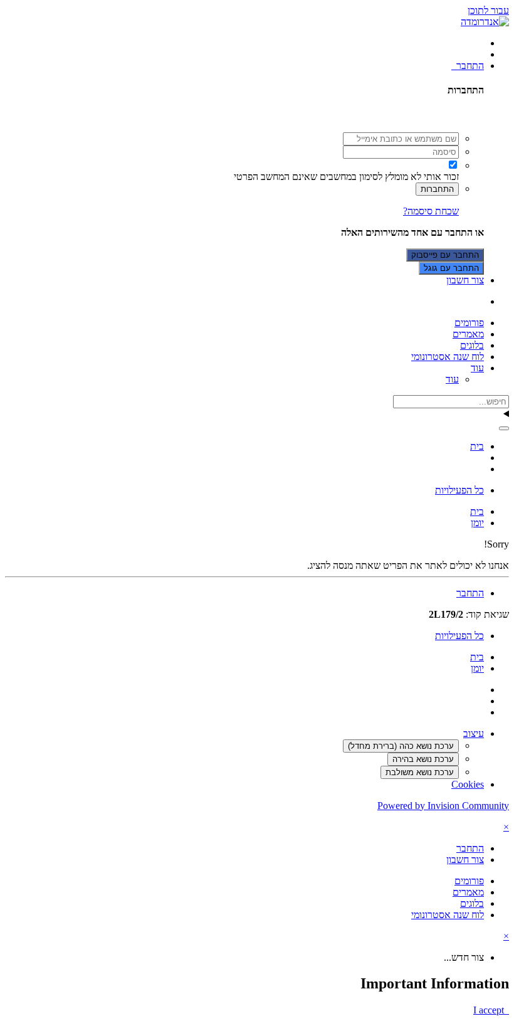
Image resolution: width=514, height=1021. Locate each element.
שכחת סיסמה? (431, 211)
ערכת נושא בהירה (423, 759)
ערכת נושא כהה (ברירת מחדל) (401, 746)
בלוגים (472, 345)
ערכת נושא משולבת (420, 772)
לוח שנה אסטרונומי (447, 356)
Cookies (467, 784)
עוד (477, 367)
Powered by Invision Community (443, 805)
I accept (491, 1010)
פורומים (469, 322)
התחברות (437, 189)
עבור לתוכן (488, 10)
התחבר (467, 65)
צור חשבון (465, 280)
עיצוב (473, 733)
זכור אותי (441, 176)
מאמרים (468, 334)
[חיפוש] (504, 428)
